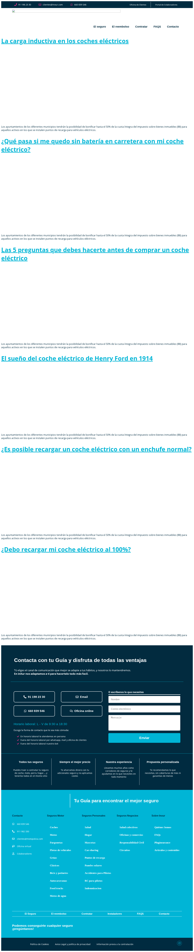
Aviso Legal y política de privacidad (72, 944)
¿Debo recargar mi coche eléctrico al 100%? (66, 549)
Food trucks (56, 888)
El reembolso (120, 26)
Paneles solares (93, 865)
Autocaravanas (58, 880)
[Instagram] (179, 943)
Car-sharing (91, 850)
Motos (53, 834)
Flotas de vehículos (60, 850)
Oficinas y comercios (131, 834)
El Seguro (30, 913)
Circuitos (125, 850)
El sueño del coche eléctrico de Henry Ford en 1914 (77, 358)
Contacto (173, 26)
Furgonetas (56, 842)
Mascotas (90, 842)
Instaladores (115, 913)
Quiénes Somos (162, 827)
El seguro (100, 26)
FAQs (157, 834)
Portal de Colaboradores (166, 4)
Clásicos (54, 865)
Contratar (141, 26)
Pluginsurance (162, 842)
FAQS (157, 26)
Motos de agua (58, 895)
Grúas (53, 857)
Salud (88, 827)
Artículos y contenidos (166, 850)
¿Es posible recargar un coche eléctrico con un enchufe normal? (96, 449)
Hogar (88, 834)
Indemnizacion (93, 888)
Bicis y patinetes (59, 873)
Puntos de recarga (95, 857)
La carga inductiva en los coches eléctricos (65, 41)
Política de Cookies (39, 944)
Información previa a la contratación (115, 944)
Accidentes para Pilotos (98, 873)
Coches (54, 827)
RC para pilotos (93, 880)
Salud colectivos (129, 827)
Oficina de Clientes (138, 4)
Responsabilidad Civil (132, 842)
